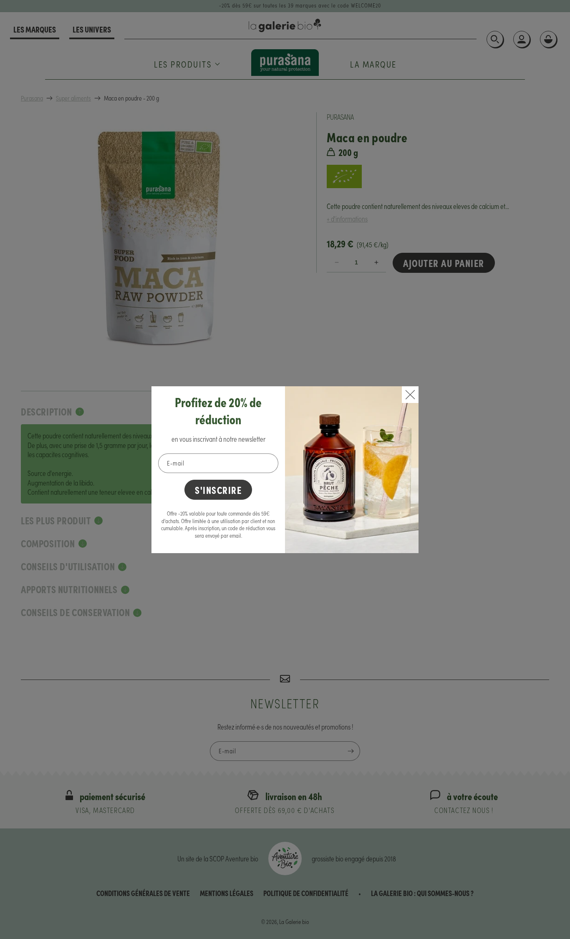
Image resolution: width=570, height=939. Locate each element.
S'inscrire (218, 489)
